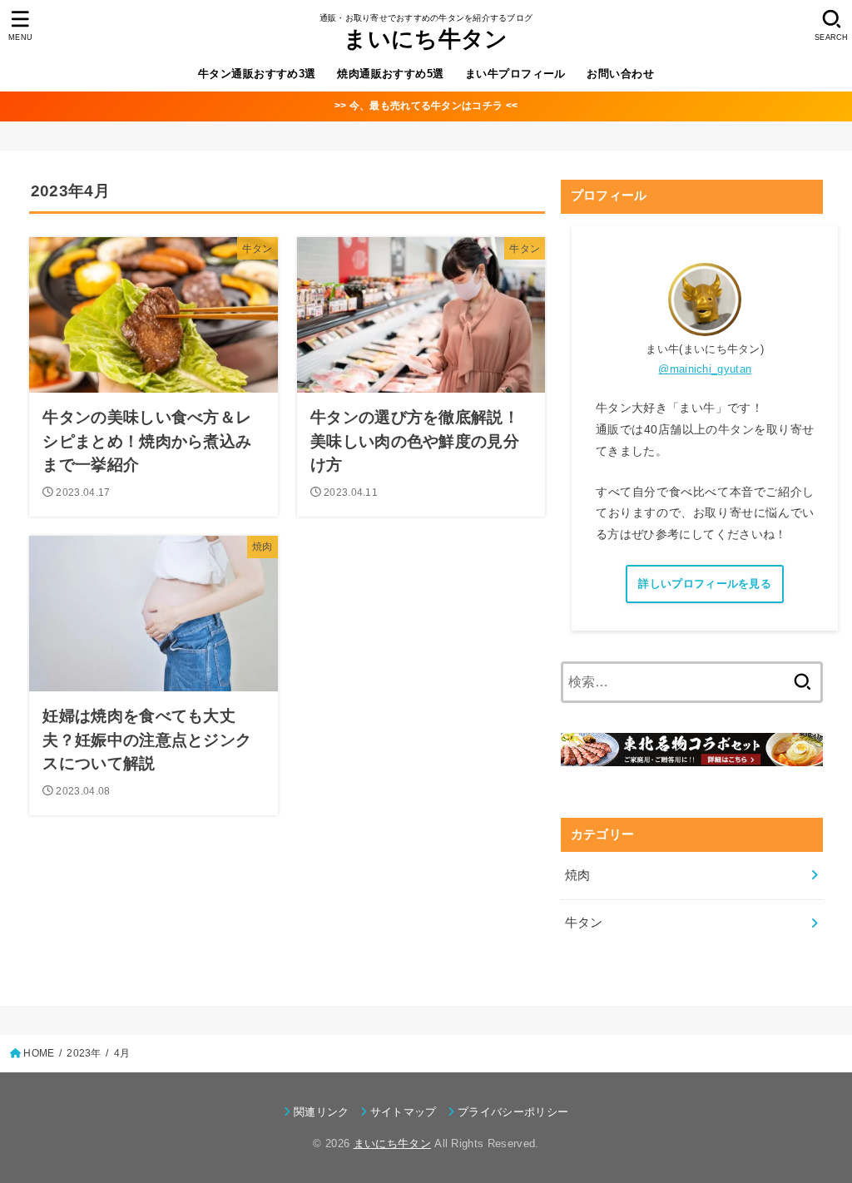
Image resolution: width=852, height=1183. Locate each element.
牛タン (584, 922)
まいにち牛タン (426, 39)
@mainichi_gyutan (704, 369)
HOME (38, 1053)
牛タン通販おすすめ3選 (257, 73)
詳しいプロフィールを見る (704, 583)
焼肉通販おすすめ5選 (390, 73)
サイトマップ (403, 1112)
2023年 (84, 1053)
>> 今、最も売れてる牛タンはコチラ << (426, 105)
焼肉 (578, 875)
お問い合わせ (620, 73)
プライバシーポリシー (513, 1112)
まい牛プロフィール (515, 73)
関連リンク (321, 1112)
